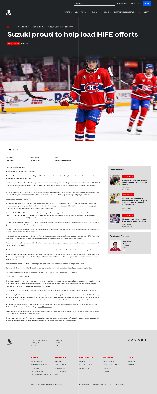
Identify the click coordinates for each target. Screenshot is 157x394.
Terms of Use (119, 384)
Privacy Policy (109, 384)
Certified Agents (61, 371)
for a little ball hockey (45, 307)
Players (67, 12)
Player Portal (122, 3)
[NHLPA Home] (9, 12)
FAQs (56, 374)
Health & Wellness (85, 365)
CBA (147, 3)
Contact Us (59, 340)
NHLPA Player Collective (124, 12)
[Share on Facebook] (10, 150)
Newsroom (23, 27)
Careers (57, 343)
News (93, 12)
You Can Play (43, 236)
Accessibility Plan (84, 384)
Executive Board (60, 365)
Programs (105, 12)
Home (13, 27)
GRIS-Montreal (93, 236)
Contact (132, 3)
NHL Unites (114, 371)
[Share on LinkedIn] (13, 150)
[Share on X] (7, 150)
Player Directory (37, 361)
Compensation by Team (39, 365)
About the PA (80, 12)
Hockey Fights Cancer (111, 365)
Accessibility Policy (97, 384)
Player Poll (35, 368)
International (60, 368)
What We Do (59, 361)
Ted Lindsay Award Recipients (41, 374)
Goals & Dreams (108, 361)
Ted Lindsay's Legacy (38, 371)
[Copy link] (17, 150)
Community (144, 12)
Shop (139, 3)
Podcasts (131, 365)
